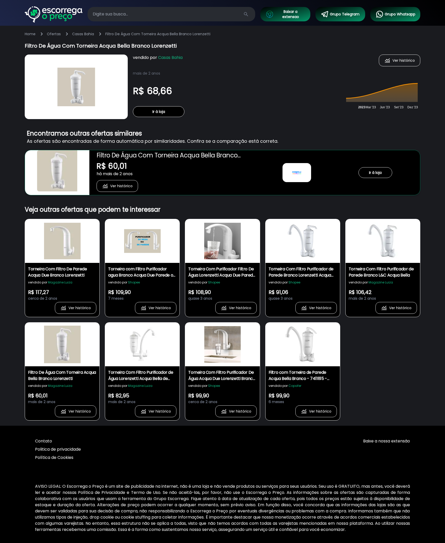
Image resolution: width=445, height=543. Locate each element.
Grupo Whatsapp (400, 14)
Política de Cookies (54, 457)
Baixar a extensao (290, 14)
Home (30, 34)
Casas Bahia (83, 34)
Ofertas (54, 34)
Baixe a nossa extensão (386, 441)
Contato (43, 441)
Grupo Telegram (345, 14)
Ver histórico (403, 60)
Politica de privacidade (58, 449)
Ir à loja (158, 111)
